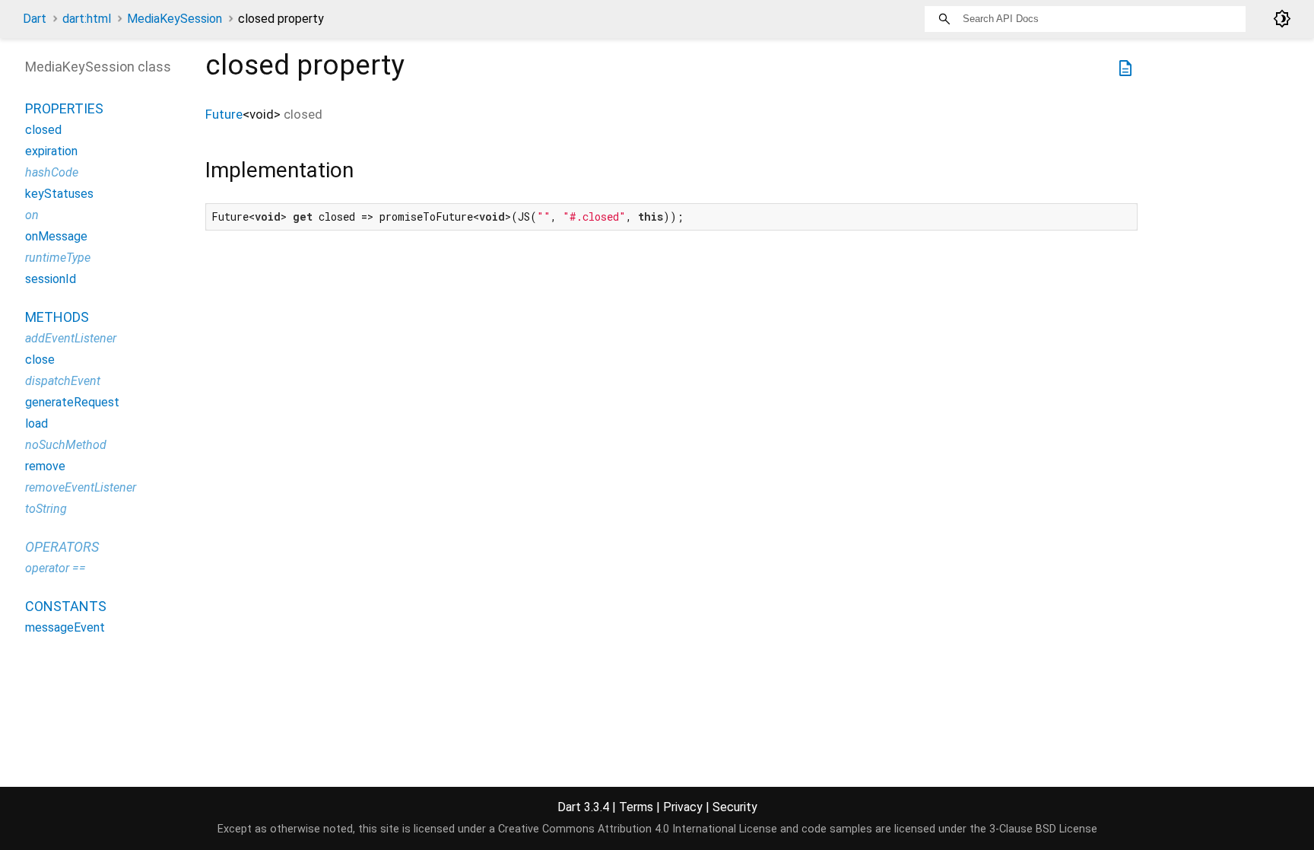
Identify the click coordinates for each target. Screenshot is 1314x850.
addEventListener (70, 338)
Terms (636, 807)
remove (45, 466)
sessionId (50, 279)
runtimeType (57, 257)
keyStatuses (59, 193)
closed (43, 130)
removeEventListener (80, 487)
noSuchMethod (65, 445)
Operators (62, 547)
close (40, 359)
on (32, 215)
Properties (64, 108)
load (36, 423)
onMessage (56, 236)
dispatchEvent (62, 381)
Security (735, 807)
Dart (34, 18)
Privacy (683, 807)
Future (224, 114)
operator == (55, 568)
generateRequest (72, 402)
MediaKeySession (174, 18)
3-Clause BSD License (1043, 829)
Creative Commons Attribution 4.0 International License (637, 829)
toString (46, 508)
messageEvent (65, 627)
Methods (57, 317)
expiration (51, 151)
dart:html (86, 18)
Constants (65, 606)
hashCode (51, 172)
